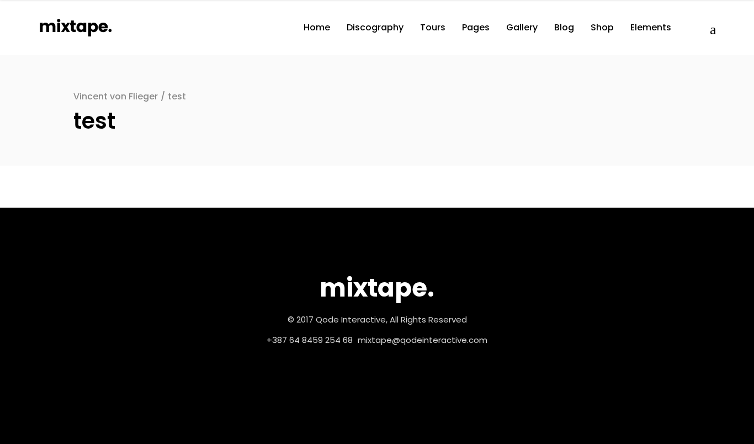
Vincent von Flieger (115, 96)
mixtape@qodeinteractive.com (422, 340)
